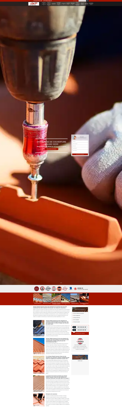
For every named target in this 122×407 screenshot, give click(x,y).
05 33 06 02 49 (38, 0)
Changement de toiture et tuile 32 (91, 4)
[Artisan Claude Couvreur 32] (33, 4)
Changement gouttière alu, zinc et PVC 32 (59, 3)
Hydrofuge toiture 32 (86, 3)
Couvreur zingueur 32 (68, 4)
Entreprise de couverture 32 (44, 3)
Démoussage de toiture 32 (73, 4)
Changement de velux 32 (54, 3)
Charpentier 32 (64, 3)
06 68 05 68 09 (48, 0)
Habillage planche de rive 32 (82, 4)
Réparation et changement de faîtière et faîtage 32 (77, 4)
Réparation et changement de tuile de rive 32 (49, 4)
